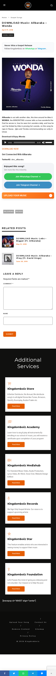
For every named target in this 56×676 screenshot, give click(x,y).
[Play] (5, 142)
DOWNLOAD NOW (10, 149)
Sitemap (39, 629)
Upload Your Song (19, 622)
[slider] (49, 142)
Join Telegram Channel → (28, 185)
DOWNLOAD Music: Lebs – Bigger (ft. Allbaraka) (31, 239)
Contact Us (41, 622)
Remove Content (21, 629)
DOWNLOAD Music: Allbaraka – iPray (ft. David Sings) (34, 257)
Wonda (19, 211)
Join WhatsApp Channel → (28, 176)
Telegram (42, 48)
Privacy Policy (28, 636)
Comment (8, 283)
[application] (28, 142)
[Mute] (43, 142)
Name (5, 313)
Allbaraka (9, 211)
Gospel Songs (8, 35)
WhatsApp (30, 48)
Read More (16, 406)
